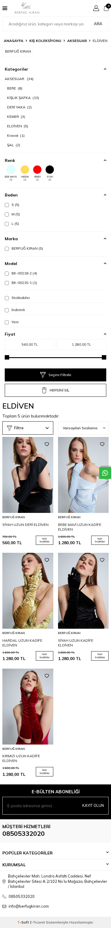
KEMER (16, 116)
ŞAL (13, 145)
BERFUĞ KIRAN (27, 248)
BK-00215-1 (24, 282)
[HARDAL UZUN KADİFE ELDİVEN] (27, 591)
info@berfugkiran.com (29, 906)
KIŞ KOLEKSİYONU (45, 40)
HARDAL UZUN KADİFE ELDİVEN (22, 642)
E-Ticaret (37, 922)
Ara (98, 23)
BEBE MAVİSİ (11, 178)
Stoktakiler (20, 297)
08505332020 (23, 833)
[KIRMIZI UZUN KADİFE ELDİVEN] (27, 707)
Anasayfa (13, 40)
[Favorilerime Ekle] (47, 444)
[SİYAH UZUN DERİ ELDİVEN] (27, 475)
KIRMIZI (37, 178)
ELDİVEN (17, 126)
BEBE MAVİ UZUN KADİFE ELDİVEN (79, 527)
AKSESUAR (77, 40)
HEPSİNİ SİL (59, 390)
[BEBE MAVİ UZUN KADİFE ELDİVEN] (83, 475)
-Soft (23, 922)
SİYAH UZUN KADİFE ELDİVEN (75, 642)
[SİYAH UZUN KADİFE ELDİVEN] (83, 591)
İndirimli (18, 310)
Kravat (16, 135)
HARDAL (25, 178)
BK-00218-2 (24, 273)
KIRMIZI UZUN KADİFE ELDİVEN (21, 758)
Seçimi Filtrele (60, 375)
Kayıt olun (93, 805)
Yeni (15, 322)
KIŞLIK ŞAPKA (23, 97)
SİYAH (50, 178)
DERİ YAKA (19, 107)
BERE (14, 88)
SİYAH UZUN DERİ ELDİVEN (25, 524)
